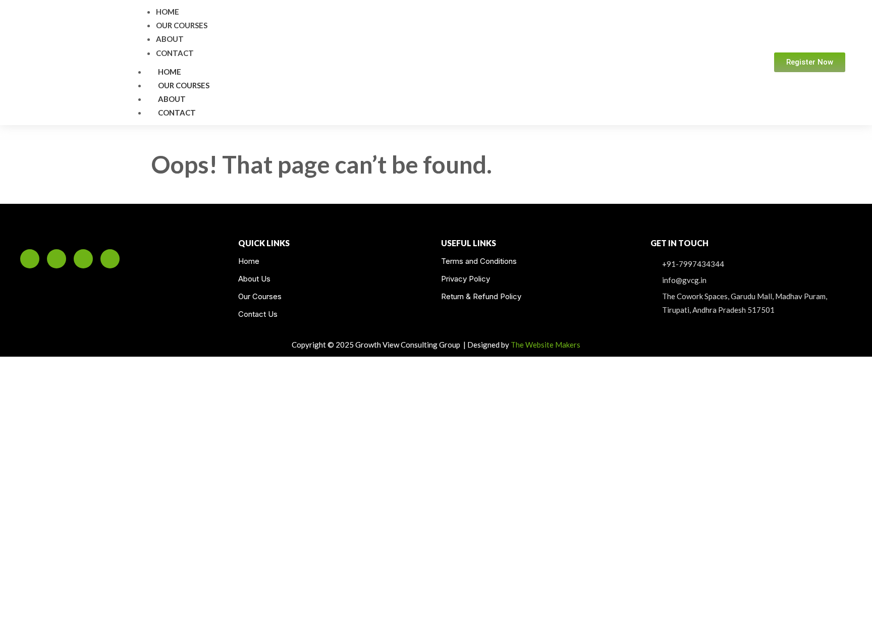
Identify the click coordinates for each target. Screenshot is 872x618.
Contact (177, 112)
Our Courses (183, 85)
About (172, 98)
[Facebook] (83, 258)
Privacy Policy (465, 279)
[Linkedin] (29, 258)
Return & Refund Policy (481, 296)
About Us (254, 279)
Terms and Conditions (479, 261)
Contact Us (258, 314)
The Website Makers (545, 344)
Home (169, 71)
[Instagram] (56, 258)
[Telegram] (110, 258)
